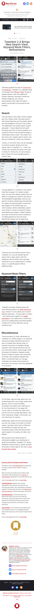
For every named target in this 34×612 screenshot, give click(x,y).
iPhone (17, 92)
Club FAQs (23, 480)
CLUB (3, 19)
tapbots (23, 453)
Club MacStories (17, 465)
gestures (8, 90)
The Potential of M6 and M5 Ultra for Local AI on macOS (23, 27)
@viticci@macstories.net (19, 565)
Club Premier (6, 508)
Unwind (11, 558)
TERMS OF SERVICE (17, 583)
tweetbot (29, 453)
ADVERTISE (16, 582)
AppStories (20, 555)
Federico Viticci (14, 546)
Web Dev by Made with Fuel (10, 593)
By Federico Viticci (17, 53)
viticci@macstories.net (19, 573)
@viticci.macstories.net (19, 569)
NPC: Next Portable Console (22, 559)
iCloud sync (27, 87)
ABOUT (6, 582)
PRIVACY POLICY (24, 582)
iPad (21, 92)
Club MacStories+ (7, 494)
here (10, 480)
